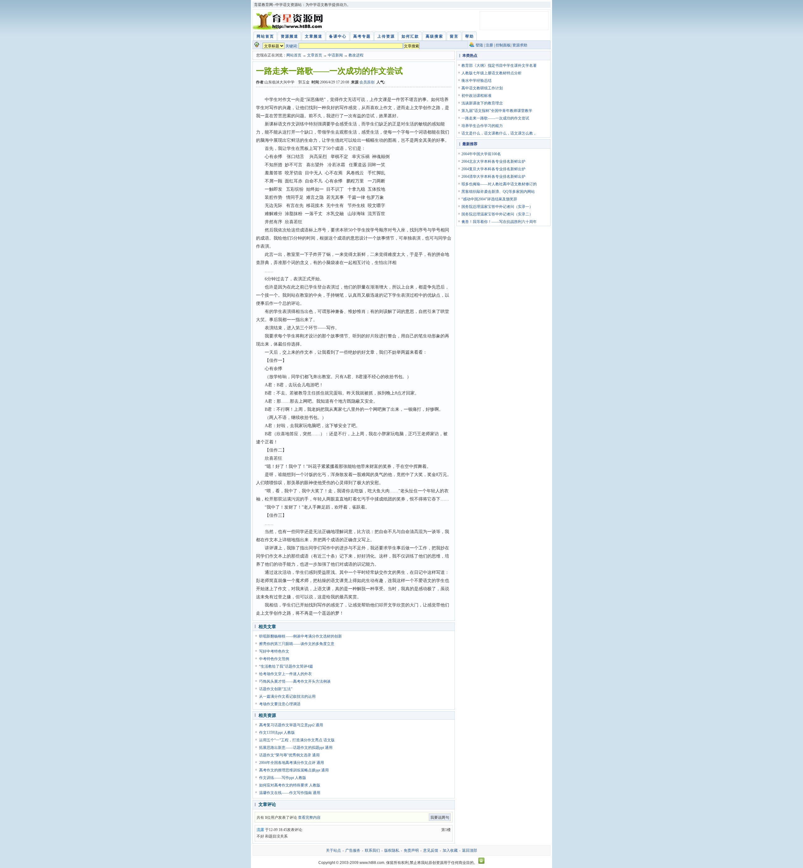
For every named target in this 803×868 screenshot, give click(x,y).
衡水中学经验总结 (476, 80)
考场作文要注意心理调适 (279, 704)
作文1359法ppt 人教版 (277, 732)
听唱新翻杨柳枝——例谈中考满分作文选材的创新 (300, 636)
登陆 (479, 45)
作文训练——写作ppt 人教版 (282, 777)
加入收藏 (450, 850)
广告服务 (352, 850)
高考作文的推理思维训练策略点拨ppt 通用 (294, 770)
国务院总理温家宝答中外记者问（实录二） (497, 214)
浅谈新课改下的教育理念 (482, 103)
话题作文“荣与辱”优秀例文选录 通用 (289, 755)
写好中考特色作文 (274, 651)
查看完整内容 (309, 817)
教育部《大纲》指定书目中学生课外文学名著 (499, 65)
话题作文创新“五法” (275, 689)
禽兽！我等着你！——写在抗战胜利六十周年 (499, 222)
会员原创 (367, 82)
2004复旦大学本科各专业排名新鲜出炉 (493, 169)
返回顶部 (469, 850)
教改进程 (356, 55)
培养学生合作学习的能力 (482, 126)
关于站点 (333, 850)
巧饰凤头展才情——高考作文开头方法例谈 (295, 681)
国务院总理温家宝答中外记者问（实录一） (497, 206)
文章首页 (314, 55)
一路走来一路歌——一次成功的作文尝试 (495, 118)
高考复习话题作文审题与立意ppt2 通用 (291, 725)
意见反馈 (430, 850)
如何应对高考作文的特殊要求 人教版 (289, 785)
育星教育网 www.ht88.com (289, 20)
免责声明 (411, 850)
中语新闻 (335, 55)
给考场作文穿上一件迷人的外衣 (285, 674)
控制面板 (503, 45)
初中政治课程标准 (476, 95)
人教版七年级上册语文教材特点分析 (491, 73)
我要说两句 (439, 817)
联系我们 (372, 850)
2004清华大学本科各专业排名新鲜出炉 (493, 176)
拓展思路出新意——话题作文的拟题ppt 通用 (295, 747)
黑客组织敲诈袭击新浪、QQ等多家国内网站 (498, 191)
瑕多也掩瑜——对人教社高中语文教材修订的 (499, 184)
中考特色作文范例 (274, 659)
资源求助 (519, 45)
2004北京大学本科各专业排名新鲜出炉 (493, 161)
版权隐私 (391, 850)
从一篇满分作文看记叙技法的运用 (287, 696)
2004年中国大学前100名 (481, 154)
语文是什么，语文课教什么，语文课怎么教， (499, 133)
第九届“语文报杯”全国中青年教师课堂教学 (496, 111)
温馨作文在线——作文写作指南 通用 (289, 793)
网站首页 (293, 55)
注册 (489, 45)
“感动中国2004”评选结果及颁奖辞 (489, 199)
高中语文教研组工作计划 (482, 88)
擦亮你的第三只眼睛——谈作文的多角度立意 (296, 644)
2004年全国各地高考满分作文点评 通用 (291, 762)
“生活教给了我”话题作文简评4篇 (286, 666)
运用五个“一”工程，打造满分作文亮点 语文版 (297, 740)
